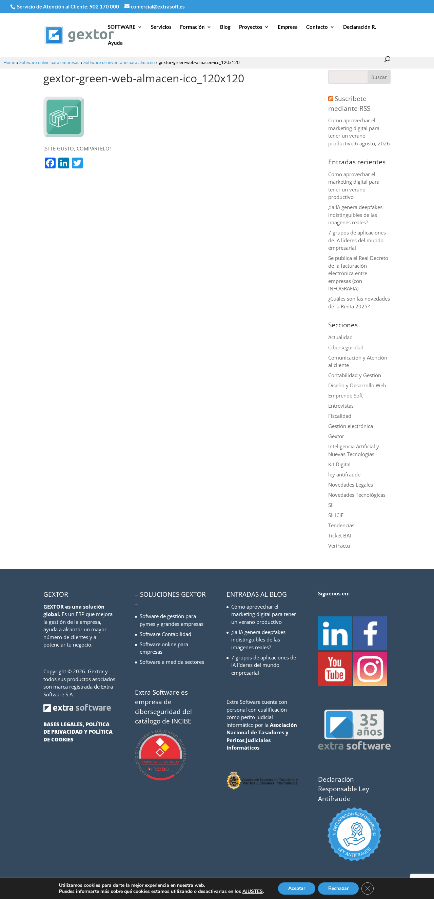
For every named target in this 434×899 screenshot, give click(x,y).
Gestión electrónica (350, 426)
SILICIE (335, 515)
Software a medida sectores (172, 661)
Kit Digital (339, 464)
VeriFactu (339, 545)
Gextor (336, 436)
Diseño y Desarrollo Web (357, 385)
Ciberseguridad (345, 347)
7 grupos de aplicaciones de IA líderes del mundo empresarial (357, 240)
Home (9, 62)
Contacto (317, 27)
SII (331, 505)
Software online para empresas (49, 62)
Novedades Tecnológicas (357, 494)
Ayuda (115, 43)
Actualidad (340, 337)
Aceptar (296, 888)
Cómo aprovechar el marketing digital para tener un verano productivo (263, 614)
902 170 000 (105, 6)
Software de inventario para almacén (119, 62)
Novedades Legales (350, 484)
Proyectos (250, 27)
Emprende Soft (345, 395)
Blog (225, 27)
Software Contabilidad (165, 634)
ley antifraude (344, 474)
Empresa (288, 27)
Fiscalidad (339, 415)
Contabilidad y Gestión (354, 375)
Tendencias (341, 525)
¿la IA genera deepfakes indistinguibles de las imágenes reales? (355, 215)
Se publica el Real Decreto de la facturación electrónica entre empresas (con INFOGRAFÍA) (358, 273)
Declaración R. (359, 27)
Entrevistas (341, 405)
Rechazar (338, 888)
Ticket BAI (339, 535)
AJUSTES (252, 891)
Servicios (161, 27)
